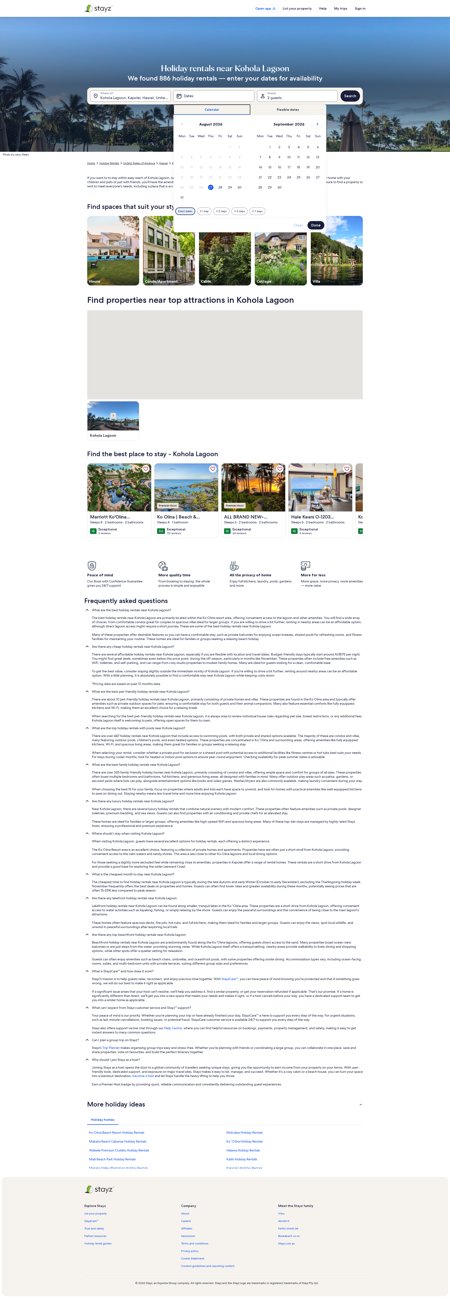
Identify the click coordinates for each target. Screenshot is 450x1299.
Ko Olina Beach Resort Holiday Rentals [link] (116, 1132)
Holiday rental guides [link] (98, 1243)
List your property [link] (95, 1213)
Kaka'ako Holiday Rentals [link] (244, 1168)
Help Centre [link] (173, 1028)
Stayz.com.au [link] (286, 1243)
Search (350, 96)
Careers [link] (186, 1221)
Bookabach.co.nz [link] (289, 1236)
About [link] (185, 1213)
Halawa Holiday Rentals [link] (243, 1150)
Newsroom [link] (188, 1236)
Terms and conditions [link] (194, 1243)
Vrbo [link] (281, 1213)
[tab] (212, 110)
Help (323, 8)
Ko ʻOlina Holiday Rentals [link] (244, 1141)
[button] (230, 147)
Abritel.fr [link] (283, 1221)
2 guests (274, 97)
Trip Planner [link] (111, 1048)
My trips (340, 8)
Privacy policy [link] (190, 1251)
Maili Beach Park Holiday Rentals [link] (112, 1159)
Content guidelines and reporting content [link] (207, 1266)
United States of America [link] (139, 163)
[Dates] (213, 96)
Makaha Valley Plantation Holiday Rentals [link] (118, 1168)
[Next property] (357, 500)
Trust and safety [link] (94, 1228)
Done (316, 225)
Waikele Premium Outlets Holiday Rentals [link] (119, 1150)
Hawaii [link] (163, 163)
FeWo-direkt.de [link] (288, 1228)
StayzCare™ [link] (229, 979)
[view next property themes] (363, 250)
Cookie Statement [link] (192, 1258)
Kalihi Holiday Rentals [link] (241, 1159)
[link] (146, 469)
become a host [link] (143, 1076)
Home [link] (91, 163)
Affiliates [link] (186, 1228)
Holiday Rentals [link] (109, 163)
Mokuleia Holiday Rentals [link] (244, 1132)
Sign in (360, 8)
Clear (298, 225)
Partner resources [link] (95, 1236)
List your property (297, 8)
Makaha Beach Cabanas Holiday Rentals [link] (117, 1141)
